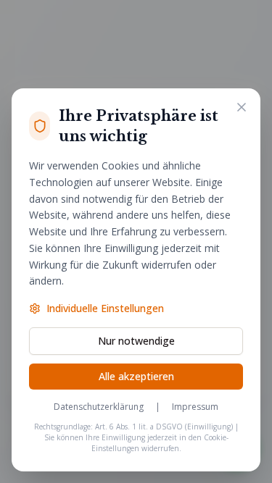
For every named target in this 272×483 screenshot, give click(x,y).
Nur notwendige (136, 341)
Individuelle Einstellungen (105, 308)
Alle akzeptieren (136, 376)
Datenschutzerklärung (99, 407)
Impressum (195, 407)
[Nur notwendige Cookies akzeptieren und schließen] (241, 107)
